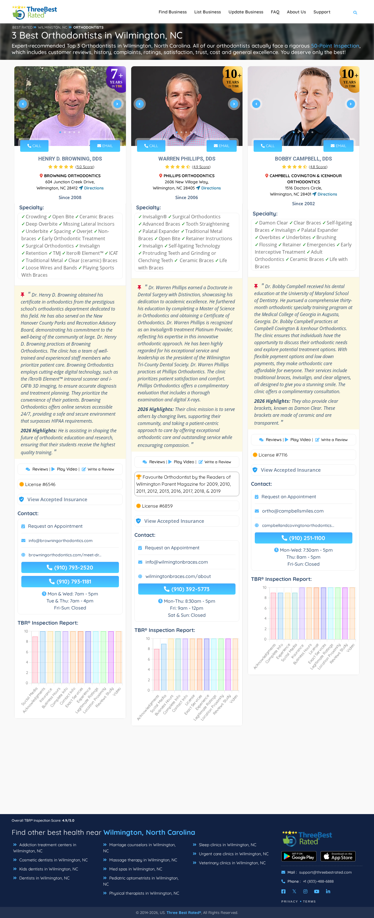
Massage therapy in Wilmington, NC (142, 860)
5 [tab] (79, 132)
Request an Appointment (55, 526)
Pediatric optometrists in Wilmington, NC (141, 881)
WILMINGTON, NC (52, 27)
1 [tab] (60, 132)
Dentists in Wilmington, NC (44, 878)
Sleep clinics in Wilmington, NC (227, 844)
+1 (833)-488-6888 (318, 881)
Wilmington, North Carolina (149, 832)
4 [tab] (74, 132)
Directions (93, 188)
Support (322, 12)
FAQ (275, 12)
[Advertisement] (187, 773)
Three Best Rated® (184, 912)
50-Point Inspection (335, 45)
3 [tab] (69, 132)
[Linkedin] (328, 891)
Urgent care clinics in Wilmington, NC (233, 853)
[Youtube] (316, 891)
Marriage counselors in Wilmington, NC (139, 847)
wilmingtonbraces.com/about (178, 576)
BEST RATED (22, 27)
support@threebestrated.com (325, 872)
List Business (207, 12)
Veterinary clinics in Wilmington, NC (232, 862)
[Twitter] (294, 891)
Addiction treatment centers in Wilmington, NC (44, 847)
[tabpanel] (70, 106)
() (84, 166)
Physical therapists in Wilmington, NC (143, 893)
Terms (309, 901)
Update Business (245, 12)
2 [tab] (65, 132)
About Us (296, 12)
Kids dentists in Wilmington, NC (48, 869)
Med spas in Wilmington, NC (135, 869)
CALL (36, 145)
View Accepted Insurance (51, 499)
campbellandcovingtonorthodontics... (298, 525)
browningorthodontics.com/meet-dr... (65, 555)
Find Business (173, 12)
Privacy (289, 901)
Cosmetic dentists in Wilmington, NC (53, 860)
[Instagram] (305, 891)
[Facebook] (283, 891)
